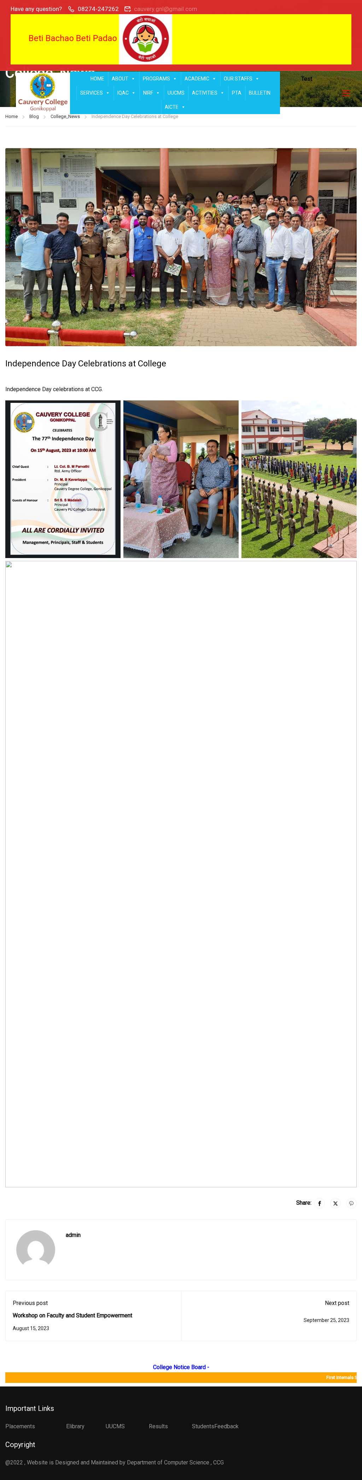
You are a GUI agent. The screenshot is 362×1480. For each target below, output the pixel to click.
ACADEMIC (197, 78)
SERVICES (91, 93)
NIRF (148, 93)
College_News (65, 116)
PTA (236, 93)
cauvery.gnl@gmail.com (165, 8)
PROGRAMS (156, 78)
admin (73, 1235)
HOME (97, 78)
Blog (34, 116)
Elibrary (75, 1426)
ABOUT (120, 78)
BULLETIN (259, 93)
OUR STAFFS (238, 78)
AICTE (172, 107)
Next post (337, 1303)
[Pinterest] (351, 1203)
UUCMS (176, 93)
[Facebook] (319, 1203)
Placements (20, 1426)
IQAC (123, 93)
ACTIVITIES (204, 93)
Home (11, 116)
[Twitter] (335, 1203)
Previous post (30, 1303)
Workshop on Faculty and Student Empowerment (72, 1315)
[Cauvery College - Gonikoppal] (43, 93)
